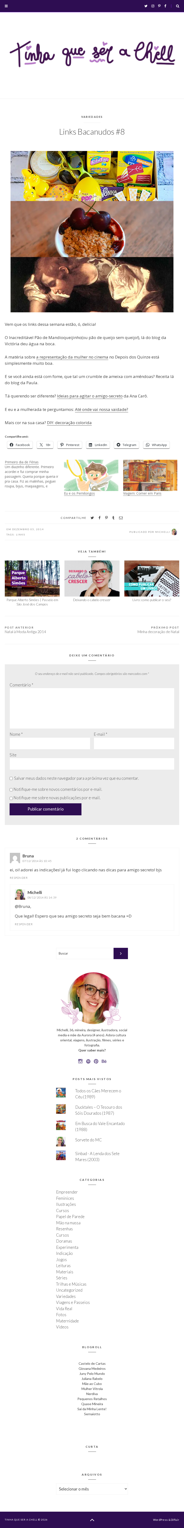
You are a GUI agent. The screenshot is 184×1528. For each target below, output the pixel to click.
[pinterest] (106, 518)
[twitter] (92, 518)
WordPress (160, 1519)
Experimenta (67, 1247)
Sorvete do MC (88, 1139)
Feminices (65, 1198)
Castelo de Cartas (92, 1363)
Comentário (21, 684)
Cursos (62, 1210)
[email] (120, 518)
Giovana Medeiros (92, 1368)
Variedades (92, 116)
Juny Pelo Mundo (92, 1373)
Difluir (175, 1519)
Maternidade (67, 1320)
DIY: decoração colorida (69, 422)
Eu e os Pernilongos (79, 493)
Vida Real (64, 1308)
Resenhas (64, 1228)
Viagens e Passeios (73, 1302)
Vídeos (62, 1326)
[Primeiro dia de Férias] (34, 474)
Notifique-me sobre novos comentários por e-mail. (57, 789)
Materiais (64, 1271)
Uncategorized (69, 1290)
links (20, 534)
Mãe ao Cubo (92, 1384)
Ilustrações (66, 1204)
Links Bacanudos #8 (92, 131)
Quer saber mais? (92, 1050)
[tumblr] (113, 518)
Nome (16, 734)
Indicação (64, 1253)
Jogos (61, 1259)
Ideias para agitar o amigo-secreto (90, 396)
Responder (19, 877)
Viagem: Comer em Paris (142, 493)
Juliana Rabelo (92, 1379)
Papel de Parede (70, 1216)
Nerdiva (92, 1394)
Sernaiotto (92, 1414)
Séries (61, 1277)
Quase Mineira (92, 1404)
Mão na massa (68, 1222)
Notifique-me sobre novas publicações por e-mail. (56, 797)
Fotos (61, 1314)
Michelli (35, 892)
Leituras (63, 1265)
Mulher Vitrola (92, 1389)
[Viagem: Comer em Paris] (150, 475)
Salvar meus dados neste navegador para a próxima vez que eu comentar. (76, 778)
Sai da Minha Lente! (92, 1409)
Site (13, 754)
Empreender (67, 1192)
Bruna (28, 855)
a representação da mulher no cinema (72, 357)
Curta (92, 1446)
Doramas (64, 1241)
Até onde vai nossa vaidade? (101, 409)
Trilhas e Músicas (71, 1284)
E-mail (100, 734)
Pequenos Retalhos (92, 1399)
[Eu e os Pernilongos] (91, 475)
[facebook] (99, 518)
